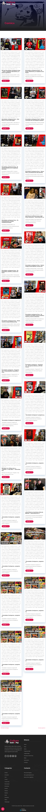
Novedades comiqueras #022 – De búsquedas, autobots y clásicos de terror (10, 271)
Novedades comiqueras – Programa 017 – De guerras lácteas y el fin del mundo (34, 365)
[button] (2, 809)
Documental (7, 783)
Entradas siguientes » (41, 727)
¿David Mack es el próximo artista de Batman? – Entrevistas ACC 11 (34, 513)
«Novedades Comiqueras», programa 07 (34, 660)
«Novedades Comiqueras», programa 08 (11, 665)
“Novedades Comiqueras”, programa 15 (34, 415)
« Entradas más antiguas (5, 727)
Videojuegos (7, 801)
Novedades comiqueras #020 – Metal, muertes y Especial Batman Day (11, 321)
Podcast (6, 790)
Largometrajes (27, 753)
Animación (7, 774)
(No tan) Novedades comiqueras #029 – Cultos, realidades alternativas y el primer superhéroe (11, 71)
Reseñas (6, 792)
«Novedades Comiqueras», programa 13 (11, 517)
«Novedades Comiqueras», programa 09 (34, 611)
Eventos (6, 788)
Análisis (6, 772)
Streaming (7, 797)
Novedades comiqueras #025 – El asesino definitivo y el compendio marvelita (10, 168)
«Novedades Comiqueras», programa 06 (11, 714)
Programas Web (27, 751)
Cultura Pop (7, 781)
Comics (6, 779)
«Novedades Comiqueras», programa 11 (34, 562)
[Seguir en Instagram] (11, 756)
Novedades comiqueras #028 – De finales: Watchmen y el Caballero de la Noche (34, 71)
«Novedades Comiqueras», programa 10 (11, 616)
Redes (25, 757)
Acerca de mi (26, 760)
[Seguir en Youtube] (13, 756)
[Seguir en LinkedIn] (15, 756)
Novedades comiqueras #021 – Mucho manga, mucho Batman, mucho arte (34, 266)
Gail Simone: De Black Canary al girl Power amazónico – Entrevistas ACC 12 (34, 216)
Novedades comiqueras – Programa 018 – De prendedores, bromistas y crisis (10, 371)
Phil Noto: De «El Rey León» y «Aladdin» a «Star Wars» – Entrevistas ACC (11, 469)
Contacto (26, 762)
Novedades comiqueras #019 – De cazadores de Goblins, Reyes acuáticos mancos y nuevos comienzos (34, 315)
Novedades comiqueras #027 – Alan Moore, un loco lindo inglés (10, 120)
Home (25, 744)
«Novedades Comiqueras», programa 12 (11, 567)
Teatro (6, 799)
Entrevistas (7, 786)
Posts (25, 746)
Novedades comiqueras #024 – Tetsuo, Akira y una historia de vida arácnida (34, 172)
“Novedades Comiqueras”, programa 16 (11, 420)
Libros (25, 748)
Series (6, 795)
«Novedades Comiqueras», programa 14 (34, 463)
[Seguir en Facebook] (6, 756)
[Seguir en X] (8, 756)
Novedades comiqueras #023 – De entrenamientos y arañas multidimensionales (10, 221)
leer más (4, 80)
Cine (5, 777)
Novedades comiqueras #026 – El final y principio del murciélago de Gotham (34, 120)
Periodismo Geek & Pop (28, 755)
